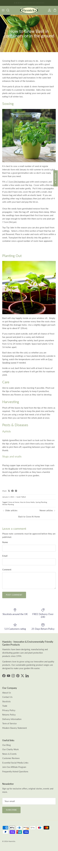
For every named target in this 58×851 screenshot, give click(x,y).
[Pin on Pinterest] (16, 491)
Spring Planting (41, 502)
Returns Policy (9, 714)
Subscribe (11, 810)
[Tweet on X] (9, 491)
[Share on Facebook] (12, 491)
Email (4, 555)
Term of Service (9, 723)
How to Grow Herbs (27, 502)
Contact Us (7, 697)
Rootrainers (27, 198)
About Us (6, 692)
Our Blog (6, 745)
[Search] (9, 10)
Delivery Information (11, 719)
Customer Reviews (11, 758)
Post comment (14, 595)
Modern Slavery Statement (14, 728)
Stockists (6, 701)
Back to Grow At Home (29, 516)
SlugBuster (13, 468)
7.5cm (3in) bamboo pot (18, 181)
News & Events (9, 754)
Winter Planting (8, 504)
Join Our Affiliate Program (14, 767)
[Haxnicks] (29, 10)
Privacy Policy (8, 710)
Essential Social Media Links (15, 762)
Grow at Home (13, 502)
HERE (38, 3)
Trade (4, 705)
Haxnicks (11, 841)
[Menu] (3, 10)
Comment (6, 569)
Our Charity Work (10, 749)
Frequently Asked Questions (15, 771)
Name (5, 542)
